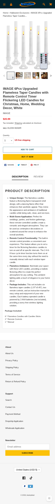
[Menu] (4, 4)
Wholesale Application (14, 428)
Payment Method (12, 414)
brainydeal (30, 495)
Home (5, 13)
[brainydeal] (27, 4)
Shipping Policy (12, 367)
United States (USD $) (26, 470)
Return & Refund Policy (15, 381)
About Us (9, 353)
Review (38, 176)
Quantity (6, 135)
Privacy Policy (11, 360)
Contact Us (10, 407)
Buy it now (27, 157)
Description (20, 176)
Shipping (18, 123)
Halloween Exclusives (19, 13)
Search (8, 400)
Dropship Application (14, 421)
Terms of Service (12, 374)
